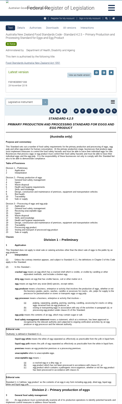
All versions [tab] (69, 27)
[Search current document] (114, 111)
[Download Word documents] (64, 111)
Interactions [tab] (87, 27)
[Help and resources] (44, 18)
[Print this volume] (108, 111)
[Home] (113, 18)
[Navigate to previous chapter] (82, 111)
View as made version (79, 75)
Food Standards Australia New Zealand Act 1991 (33, 62)
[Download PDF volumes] (58, 111)
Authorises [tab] (35, 27)
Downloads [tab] (52, 27)
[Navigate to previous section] (89, 111)
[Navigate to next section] (95, 111)
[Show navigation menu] (112, 102)
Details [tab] (21, 27)
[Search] (106, 18)
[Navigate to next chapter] (101, 111)
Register (63, 18)
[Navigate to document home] (76, 111)
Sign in (90, 18)
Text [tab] (10, 27)
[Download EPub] (51, 111)
